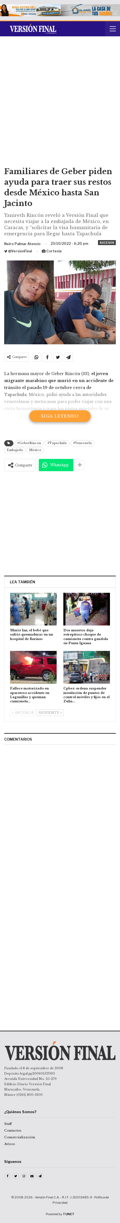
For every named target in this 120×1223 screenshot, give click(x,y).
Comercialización (19, 1137)
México (35, 450)
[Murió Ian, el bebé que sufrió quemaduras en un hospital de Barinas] (33, 609)
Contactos (12, 1130)
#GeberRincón (29, 443)
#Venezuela (82, 443)
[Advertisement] (60, 103)
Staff (8, 1124)
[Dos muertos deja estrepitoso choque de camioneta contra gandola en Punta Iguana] (86, 609)
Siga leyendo (60, 416)
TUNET (69, 1214)
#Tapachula (57, 443)
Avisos (9, 1144)
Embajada (15, 450)
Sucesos (107, 242)
